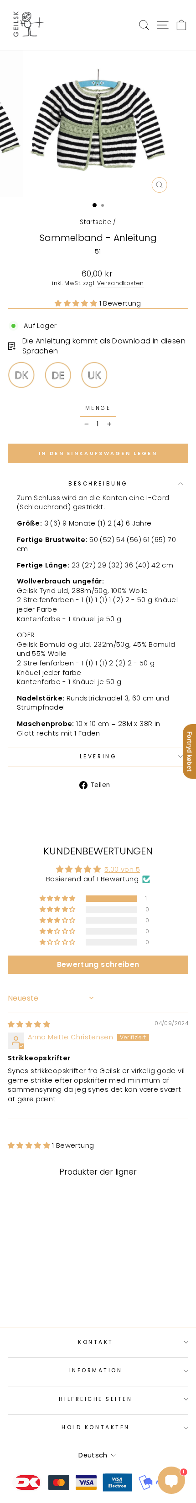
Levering (98, 756)
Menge (98, 408)
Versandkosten (120, 283)
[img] (29, 1024)
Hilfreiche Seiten (95, 1399)
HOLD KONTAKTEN (95, 1427)
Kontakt (95, 1342)
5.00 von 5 (122, 869)
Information (96, 1370)
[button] (77, 303)
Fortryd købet (189, 751)
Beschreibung (97, 483)
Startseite (95, 222)
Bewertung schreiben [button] (98, 964)
